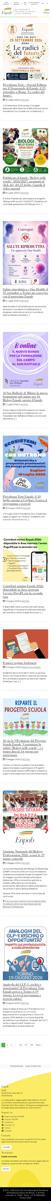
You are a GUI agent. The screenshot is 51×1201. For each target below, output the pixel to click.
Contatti (6, 1147)
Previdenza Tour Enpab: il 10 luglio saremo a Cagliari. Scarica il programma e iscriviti (25, 500)
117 (26, 1045)
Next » (39, 1045)
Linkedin (8, 1131)
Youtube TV (9, 1125)
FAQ (42, 3)
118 (31, 1045)
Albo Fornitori (33, 1066)
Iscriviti (6, 1169)
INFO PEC (25, 3)
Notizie (25, 100)
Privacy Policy (25, 1198)
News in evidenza (32, 667)
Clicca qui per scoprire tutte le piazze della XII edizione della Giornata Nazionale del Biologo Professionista (24, 904)
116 (20, 1045)
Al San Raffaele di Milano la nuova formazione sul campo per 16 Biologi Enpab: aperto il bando (25, 397)
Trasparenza (16, 1066)
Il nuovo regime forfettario (20, 663)
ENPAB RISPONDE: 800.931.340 (34, 3)
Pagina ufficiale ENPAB (14, 1117)
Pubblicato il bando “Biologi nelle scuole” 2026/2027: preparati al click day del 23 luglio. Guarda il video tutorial (24, 183)
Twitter (7, 1128)
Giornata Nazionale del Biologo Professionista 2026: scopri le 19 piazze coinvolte (23, 855)
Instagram (8, 1122)
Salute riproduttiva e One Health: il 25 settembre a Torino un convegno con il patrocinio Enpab (25, 293)
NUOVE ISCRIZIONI (16, 3)
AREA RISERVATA (6, 3)
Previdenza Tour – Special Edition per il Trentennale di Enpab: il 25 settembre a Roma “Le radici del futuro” (24, 90)
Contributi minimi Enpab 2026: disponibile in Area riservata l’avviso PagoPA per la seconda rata (23, 591)
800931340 (35, 1139)
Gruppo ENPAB (11, 1119)
